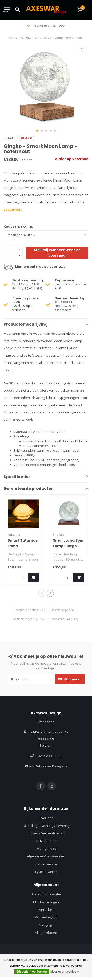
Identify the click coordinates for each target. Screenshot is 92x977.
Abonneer (72, 679)
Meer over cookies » (64, 971)
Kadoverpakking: (18, 226)
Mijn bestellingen (46, 902)
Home (12, 37)
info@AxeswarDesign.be (48, 766)
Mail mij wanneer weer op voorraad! (57, 252)
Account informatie (46, 894)
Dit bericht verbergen (32, 971)
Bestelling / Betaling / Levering (46, 825)
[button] (37, 131)
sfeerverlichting (64, 619)
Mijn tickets (46, 909)
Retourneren (46, 841)
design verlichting (30, 610)
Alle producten (46, 932)
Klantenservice (46, 864)
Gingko (10, 138)
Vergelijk (46, 925)
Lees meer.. (13, 209)
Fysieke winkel (46, 871)
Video (28, 138)
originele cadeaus (28, 619)
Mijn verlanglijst (46, 917)
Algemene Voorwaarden (46, 856)
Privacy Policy (46, 848)
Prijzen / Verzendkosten (46, 833)
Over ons (46, 818)
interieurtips (63, 610)
